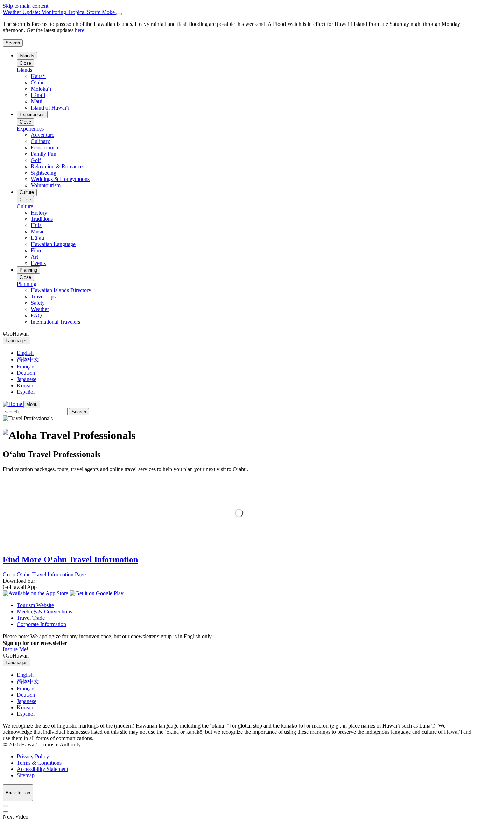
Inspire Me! (15, 649)
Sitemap (26, 775)
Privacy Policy (33, 756)
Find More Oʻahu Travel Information (70, 559)
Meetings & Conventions (44, 611)
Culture (27, 192)
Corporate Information (41, 624)
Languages (17, 340)
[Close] (119, 14)
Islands (27, 55)
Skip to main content (25, 6)
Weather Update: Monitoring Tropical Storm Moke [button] (59, 12)
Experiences (32, 114)
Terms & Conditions (39, 763)
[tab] (239, 12)
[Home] (13, 404)
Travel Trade (31, 618)
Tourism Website (35, 605)
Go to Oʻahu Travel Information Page (44, 574)
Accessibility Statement (42, 769)
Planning (28, 270)
